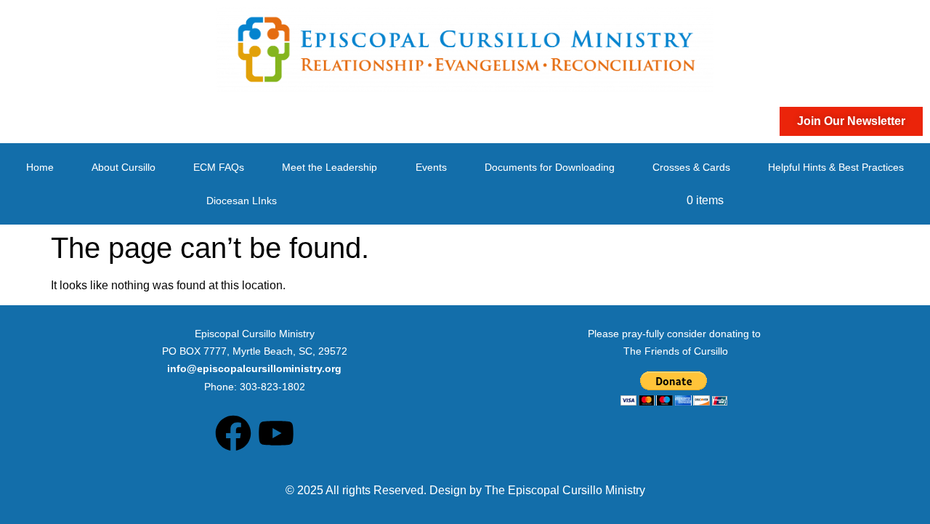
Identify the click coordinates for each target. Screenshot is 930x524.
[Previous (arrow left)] (25, 262)
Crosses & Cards (691, 167)
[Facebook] (233, 433)
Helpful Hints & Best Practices (836, 167)
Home (40, 167)
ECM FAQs (218, 167)
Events (431, 167)
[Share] (882, 16)
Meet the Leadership (329, 167)
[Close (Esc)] (914, 16)
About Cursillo (123, 167)
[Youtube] (276, 433)
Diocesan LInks (241, 200)
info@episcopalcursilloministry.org (254, 368)
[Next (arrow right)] (904, 262)
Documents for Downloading (550, 167)
